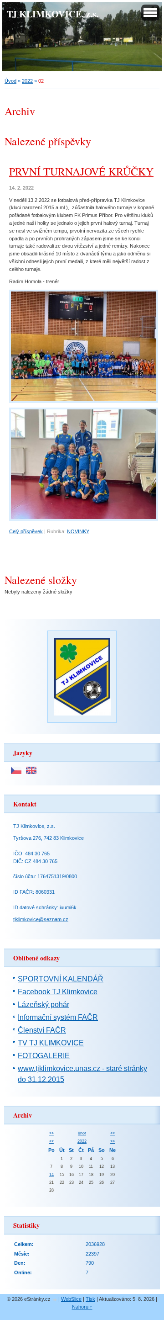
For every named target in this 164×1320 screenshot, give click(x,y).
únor (82, 1133)
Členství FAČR (42, 1030)
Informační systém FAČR (58, 1017)
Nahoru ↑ (82, 1306)
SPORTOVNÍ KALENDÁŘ (60, 979)
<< (51, 1133)
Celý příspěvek (26, 531)
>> (112, 1133)
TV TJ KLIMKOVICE (51, 1043)
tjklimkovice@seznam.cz (40, 919)
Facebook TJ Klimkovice (57, 992)
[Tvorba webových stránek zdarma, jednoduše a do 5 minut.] (55, 1300)
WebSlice (71, 1299)
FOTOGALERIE (44, 1056)
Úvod (10, 81)
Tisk (90, 1299)
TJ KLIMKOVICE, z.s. (52, 14)
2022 (27, 81)
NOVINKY (78, 531)
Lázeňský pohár (43, 1004)
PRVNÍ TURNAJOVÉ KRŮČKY (81, 171)
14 (51, 1174)
